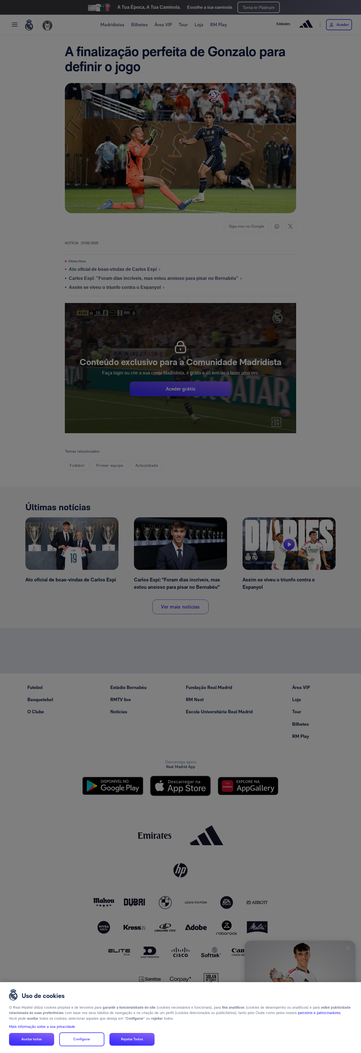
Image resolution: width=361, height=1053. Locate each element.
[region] (180, 1017)
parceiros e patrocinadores (319, 1013)
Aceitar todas (31, 1039)
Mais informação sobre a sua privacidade (42, 1026)
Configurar (81, 1039)
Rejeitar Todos (132, 1039)
